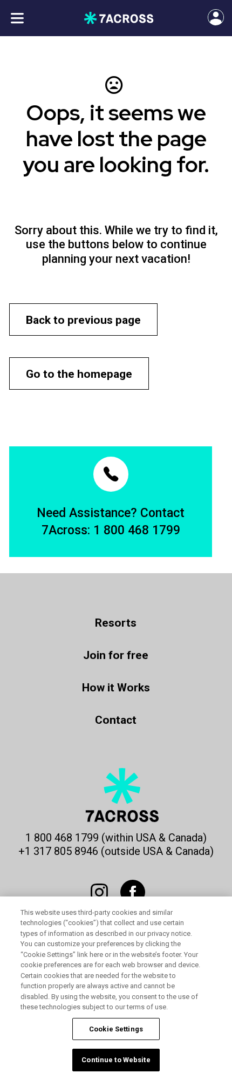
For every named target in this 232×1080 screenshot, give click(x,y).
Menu (17, 18)
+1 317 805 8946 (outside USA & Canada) (116, 851)
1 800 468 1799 (136, 530)
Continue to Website (115, 1060)
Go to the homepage (79, 374)
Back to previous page (83, 320)
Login (208, 13)
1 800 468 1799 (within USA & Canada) (116, 837)
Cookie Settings (116, 1029)
